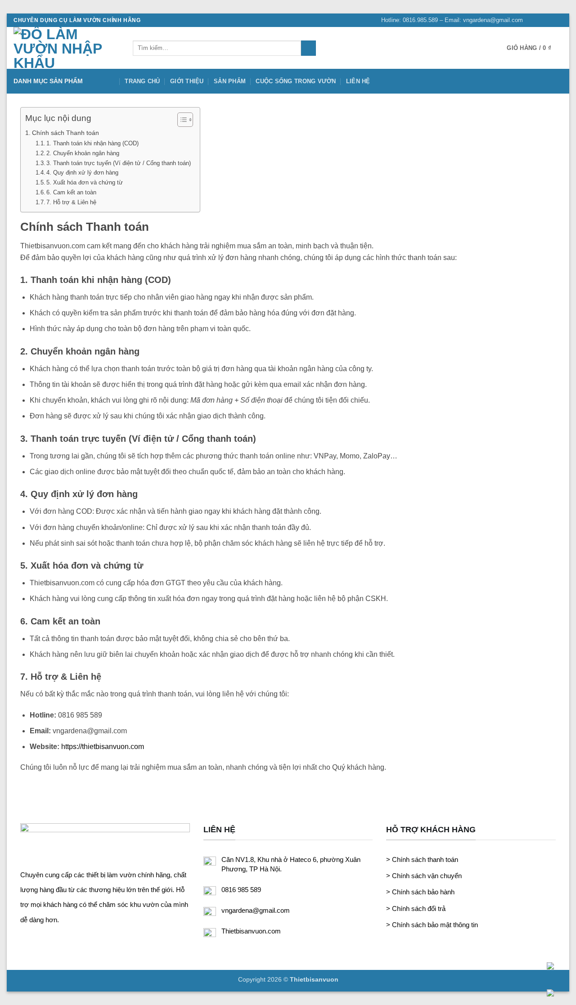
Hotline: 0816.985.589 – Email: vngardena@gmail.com (452, 20)
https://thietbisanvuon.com (102, 746)
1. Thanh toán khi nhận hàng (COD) (92, 143)
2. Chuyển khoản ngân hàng (82, 153)
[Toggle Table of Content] (181, 119)
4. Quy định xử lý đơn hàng (82, 172)
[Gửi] (308, 48)
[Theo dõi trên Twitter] (549, 20)
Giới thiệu (187, 81)
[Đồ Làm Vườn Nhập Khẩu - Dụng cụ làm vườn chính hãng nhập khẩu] (66, 48)
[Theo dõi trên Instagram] (541, 20)
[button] (534, 48)
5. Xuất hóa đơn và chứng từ (84, 182)
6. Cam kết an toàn (71, 192)
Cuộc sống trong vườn (296, 81)
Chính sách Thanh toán (65, 132)
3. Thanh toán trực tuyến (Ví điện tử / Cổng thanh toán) (118, 163)
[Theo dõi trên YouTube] (558, 20)
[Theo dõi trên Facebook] (532, 20)
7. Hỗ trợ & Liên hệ (71, 202)
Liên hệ (358, 81)
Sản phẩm (230, 81)
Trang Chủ (142, 81)
